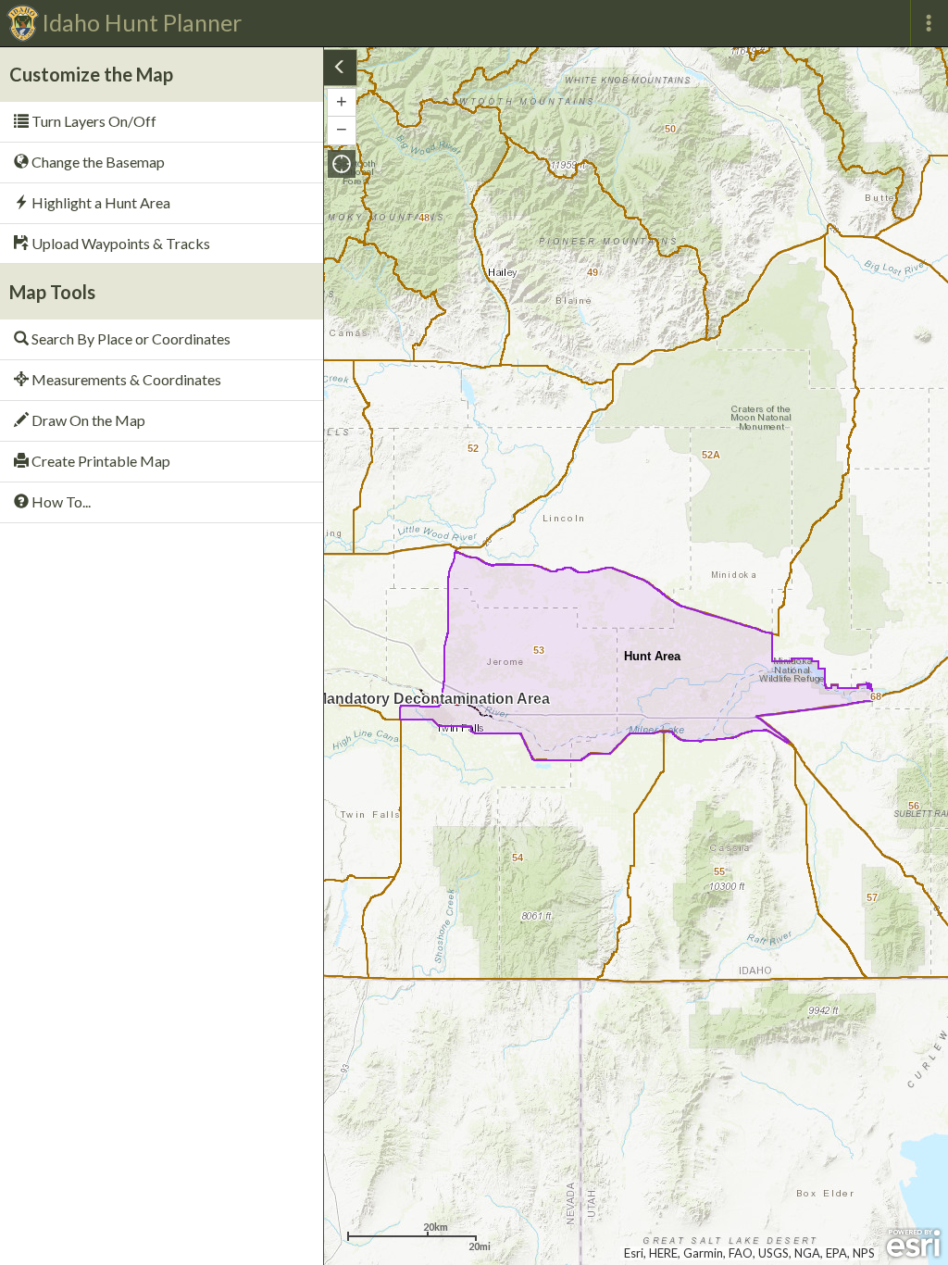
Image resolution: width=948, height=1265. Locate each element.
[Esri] (913, 1243)
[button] (342, 164)
